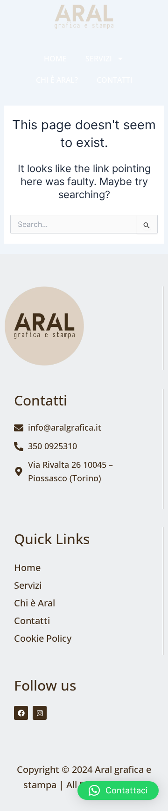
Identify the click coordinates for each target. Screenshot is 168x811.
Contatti (115, 80)
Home (55, 58)
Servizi (98, 58)
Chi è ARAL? (57, 80)
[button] (118, 790)
